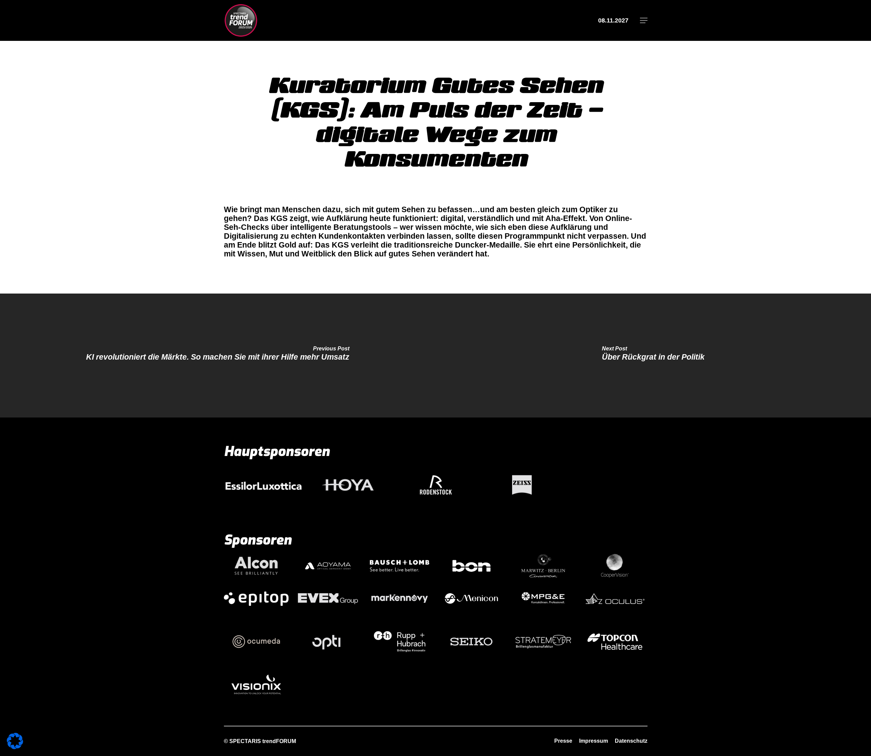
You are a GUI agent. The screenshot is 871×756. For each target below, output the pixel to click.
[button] (643, 20)
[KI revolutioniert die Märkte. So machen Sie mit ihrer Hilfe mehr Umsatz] (218, 356)
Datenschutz (631, 741)
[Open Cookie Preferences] (15, 746)
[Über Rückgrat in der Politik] (653, 356)
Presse (563, 741)
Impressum (593, 741)
